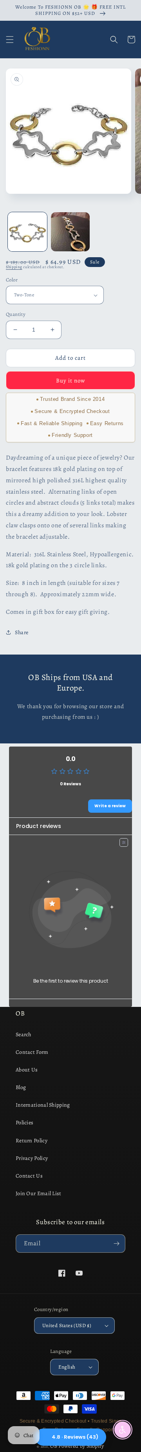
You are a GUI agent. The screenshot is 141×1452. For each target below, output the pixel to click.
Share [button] (22, 632)
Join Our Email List (38, 1193)
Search (23, 1034)
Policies (24, 1122)
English (67, 1367)
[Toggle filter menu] (123, 842)
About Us (27, 1069)
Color (12, 279)
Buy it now (70, 380)
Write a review (110, 806)
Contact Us (29, 1176)
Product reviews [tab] (38, 826)
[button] (9, 39)
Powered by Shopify (81, 1446)
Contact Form (32, 1052)
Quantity (15, 314)
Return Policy (31, 1140)
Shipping (14, 266)
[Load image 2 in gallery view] (70, 231)
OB (54, 1446)
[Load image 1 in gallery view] (27, 231)
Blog (21, 1087)
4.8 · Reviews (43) (75, 1437)
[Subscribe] (116, 1243)
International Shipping (43, 1105)
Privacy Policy (32, 1158)
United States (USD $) (66, 1325)
